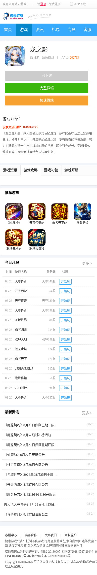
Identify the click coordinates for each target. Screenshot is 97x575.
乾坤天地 (21, 339)
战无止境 (21, 349)
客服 (88, 30)
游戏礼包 (51, 170)
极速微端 (47, 100)
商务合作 (31, 535)
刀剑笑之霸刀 (24, 368)
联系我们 (51, 535)
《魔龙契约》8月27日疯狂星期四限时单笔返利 (31, 445)
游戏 (24, 30)
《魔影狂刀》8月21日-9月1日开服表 (30, 494)
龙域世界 (21, 320)
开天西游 (21, 291)
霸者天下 (21, 359)
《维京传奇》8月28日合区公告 (26, 465)
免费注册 (55, 4)
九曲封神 (21, 388)
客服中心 (11, 535)
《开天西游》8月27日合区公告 (26, 484)
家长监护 (71, 535)
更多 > (87, 263)
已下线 (47, 75)
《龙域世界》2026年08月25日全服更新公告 (31, 474)
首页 (8, 30)
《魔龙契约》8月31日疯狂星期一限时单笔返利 (31, 425)
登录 (43, 4)
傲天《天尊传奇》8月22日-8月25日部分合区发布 (31, 504)
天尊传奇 (21, 281)
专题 (72, 30)
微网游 (34, 57)
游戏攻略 (31, 170)
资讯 (40, 30)
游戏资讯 (10, 170)
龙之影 (39, 49)
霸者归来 (21, 330)
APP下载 (80, 4)
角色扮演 (48, 57)
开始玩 (65, 281)
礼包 (56, 30)
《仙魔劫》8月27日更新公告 (24, 455)
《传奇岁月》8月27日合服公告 (26, 514)
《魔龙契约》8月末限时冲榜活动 (27, 435)
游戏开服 (71, 170)
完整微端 (47, 88)
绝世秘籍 (21, 378)
